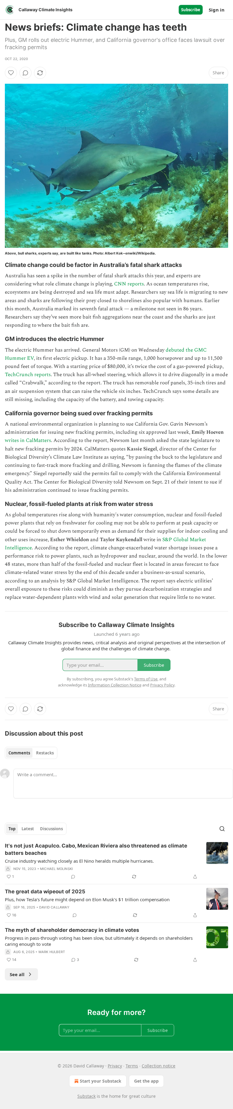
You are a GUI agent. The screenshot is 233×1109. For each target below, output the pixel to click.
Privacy (115, 1066)
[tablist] (31, 753)
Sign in (217, 10)
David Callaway (54, 907)
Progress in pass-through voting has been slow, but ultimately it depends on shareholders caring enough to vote (99, 941)
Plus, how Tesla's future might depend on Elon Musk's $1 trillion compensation (87, 899)
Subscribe (190, 9)
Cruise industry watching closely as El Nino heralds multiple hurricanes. (79, 861)
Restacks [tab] (45, 753)
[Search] (222, 829)
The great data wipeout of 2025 (45, 891)
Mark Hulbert (52, 952)
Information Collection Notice (114, 685)
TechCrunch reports (28, 375)
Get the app (146, 1081)
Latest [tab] (28, 828)
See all (17, 974)
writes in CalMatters (28, 440)
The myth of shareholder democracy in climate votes (72, 930)
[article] (116, 861)
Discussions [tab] (51, 828)
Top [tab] (11, 828)
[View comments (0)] (25, 73)
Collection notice (158, 1066)
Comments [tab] (19, 753)
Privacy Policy (162, 685)
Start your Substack (100, 1081)
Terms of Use (145, 679)
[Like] (11, 73)
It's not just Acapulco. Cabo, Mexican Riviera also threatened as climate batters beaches (96, 849)
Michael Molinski (56, 869)
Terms (132, 1066)
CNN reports (129, 284)
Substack (86, 1096)
